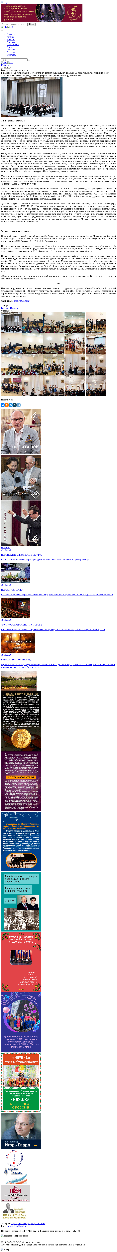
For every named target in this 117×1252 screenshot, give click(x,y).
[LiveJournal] (15, 405)
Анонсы (11, 42)
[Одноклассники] (7, 405)
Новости (11, 39)
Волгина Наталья (9, 308)
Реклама (11, 49)
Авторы (11, 47)
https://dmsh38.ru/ (22, 301)
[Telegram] (19, 405)
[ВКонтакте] (3, 405)
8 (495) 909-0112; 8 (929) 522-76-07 (28, 1223)
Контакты (11, 55)
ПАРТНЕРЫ (13, 44)
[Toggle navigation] (2, 30)
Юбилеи (5, 65)
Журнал (10, 37)
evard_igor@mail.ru (17, 1226)
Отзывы (11, 52)
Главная (11, 34)
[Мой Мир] (11, 405)
